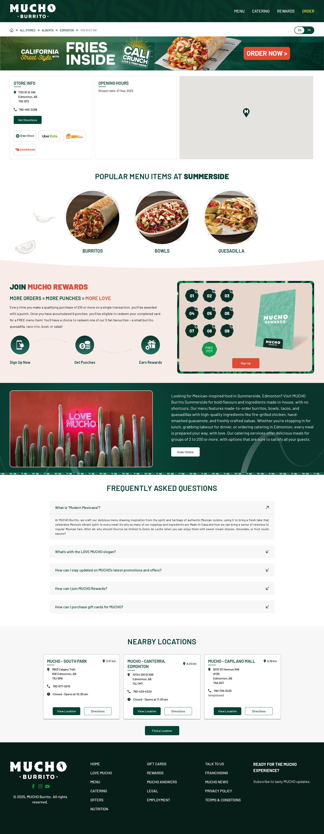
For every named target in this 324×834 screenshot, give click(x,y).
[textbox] (162, 527)
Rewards (286, 11)
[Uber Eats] (49, 136)
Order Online (185, 452)
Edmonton (67, 30)
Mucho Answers (162, 782)
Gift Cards (156, 764)
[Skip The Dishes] (74, 136)
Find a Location (162, 730)
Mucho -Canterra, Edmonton (147, 664)
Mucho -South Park (67, 661)
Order (308, 11)
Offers (97, 800)
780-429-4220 (142, 691)
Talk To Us (214, 764)
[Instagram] (40, 786)
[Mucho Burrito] (33, 11)
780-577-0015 (61, 686)
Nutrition (99, 809)
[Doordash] (25, 149)
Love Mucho (101, 773)
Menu (239, 11)
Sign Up (246, 363)
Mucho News (216, 782)
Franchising (216, 773)
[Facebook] (33, 786)
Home (95, 764)
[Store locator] (14, 30)
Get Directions (27, 120)
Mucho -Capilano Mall (231, 661)
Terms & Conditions (223, 800)
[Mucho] (25, 136)
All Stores (27, 30)
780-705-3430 (223, 690)
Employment (158, 800)
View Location (66, 711)
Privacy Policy (218, 791)
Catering (261, 11)
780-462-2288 (28, 109)
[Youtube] (47, 786)
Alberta (47, 30)
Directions (98, 711)
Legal (152, 791)
